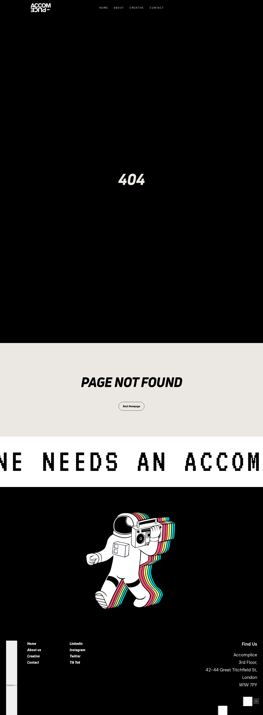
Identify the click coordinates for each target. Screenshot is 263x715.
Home (103, 7)
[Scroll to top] (256, 701)
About (119, 7)
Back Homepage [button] (131, 406)
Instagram (77, 649)
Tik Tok (75, 662)
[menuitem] (103, 7)
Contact (157, 7)
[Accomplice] (41, 7)
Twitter (75, 656)
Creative (137, 7)
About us (34, 649)
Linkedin (76, 643)
